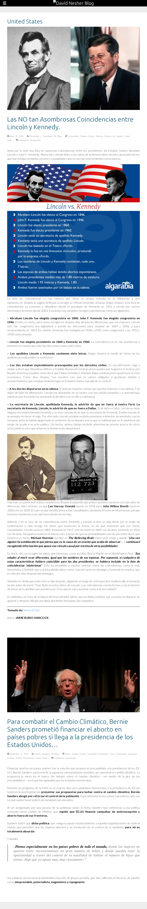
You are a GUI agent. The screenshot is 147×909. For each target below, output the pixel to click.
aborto (67, 754)
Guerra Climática (41, 754)
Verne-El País (31, 610)
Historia (99, 136)
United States (42, 758)
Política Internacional (25, 758)
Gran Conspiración (118, 754)
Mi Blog (57, 136)
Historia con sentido (114, 136)
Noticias (10, 758)
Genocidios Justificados (97, 754)
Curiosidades (73, 136)
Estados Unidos (87, 136)
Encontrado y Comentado (41, 136)
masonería (132, 754)
